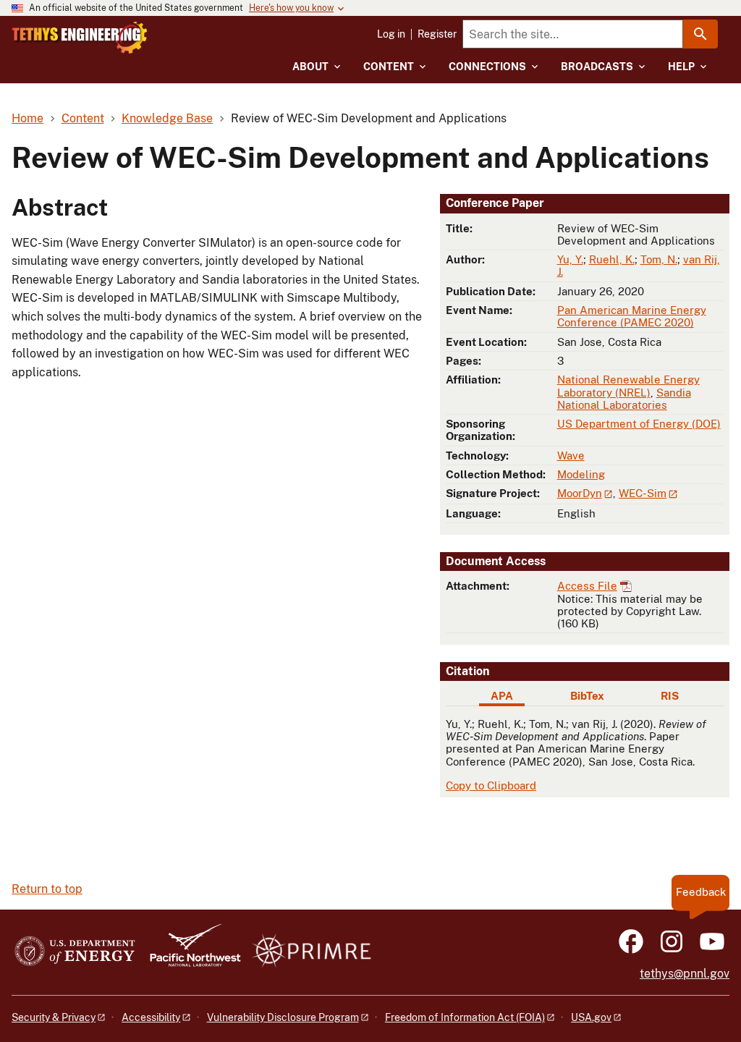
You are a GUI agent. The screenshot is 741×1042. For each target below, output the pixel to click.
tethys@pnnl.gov (684, 973)
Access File (587, 586)
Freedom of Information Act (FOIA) (465, 1017)
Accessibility (151, 1017)
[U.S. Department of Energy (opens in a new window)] (75, 952)
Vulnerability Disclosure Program (283, 1017)
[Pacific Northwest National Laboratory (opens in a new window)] (189, 952)
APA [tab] (502, 696)
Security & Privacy (54, 1017)
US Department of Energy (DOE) (639, 424)
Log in (391, 34)
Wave (571, 455)
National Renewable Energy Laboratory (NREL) (628, 385)
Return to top (47, 889)
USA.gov (591, 1017)
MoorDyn (579, 493)
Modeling (581, 474)
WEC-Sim (642, 493)
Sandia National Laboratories (624, 398)
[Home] (80, 37)
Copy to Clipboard (491, 785)
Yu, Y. (570, 259)
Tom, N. (658, 259)
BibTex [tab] (587, 696)
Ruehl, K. (612, 259)
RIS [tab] (670, 696)
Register (437, 34)
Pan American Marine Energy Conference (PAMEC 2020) (631, 316)
